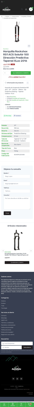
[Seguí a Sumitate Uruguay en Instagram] (21, 378)
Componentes (15, 16)
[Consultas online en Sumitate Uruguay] (13, 378)
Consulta (7, 195)
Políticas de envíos (6, 330)
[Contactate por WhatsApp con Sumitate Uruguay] (17, 378)
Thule (2, 305)
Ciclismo (7, 16)
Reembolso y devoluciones (8, 325)
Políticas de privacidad (7, 327)
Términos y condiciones (7, 322)
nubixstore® (30, 392)
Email (6, 180)
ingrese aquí (26, 389)
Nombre (6, 173)
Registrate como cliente (7, 334)
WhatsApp (8, 115)
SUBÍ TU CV (4, 320)
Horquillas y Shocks (26, 16)
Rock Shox (5, 48)
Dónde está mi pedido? (7, 332)
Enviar (7, 213)
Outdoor (3, 303)
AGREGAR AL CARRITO (21, 73)
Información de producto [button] (15, 83)
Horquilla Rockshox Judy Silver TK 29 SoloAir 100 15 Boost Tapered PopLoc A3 (16, 254)
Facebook (18, 115)
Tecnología (4, 308)
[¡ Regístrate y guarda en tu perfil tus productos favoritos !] (29, 46)
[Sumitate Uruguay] (6, 9)
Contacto (3, 315)
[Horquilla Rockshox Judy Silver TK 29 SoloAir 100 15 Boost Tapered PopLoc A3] (17, 240)
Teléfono (6, 188)
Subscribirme (27, 347)
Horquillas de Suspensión (10, 18)
